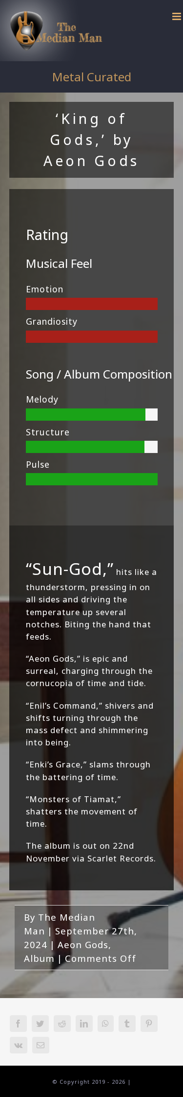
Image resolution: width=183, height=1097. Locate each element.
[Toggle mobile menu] (177, 16)
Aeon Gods (83, 944)
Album (39, 958)
